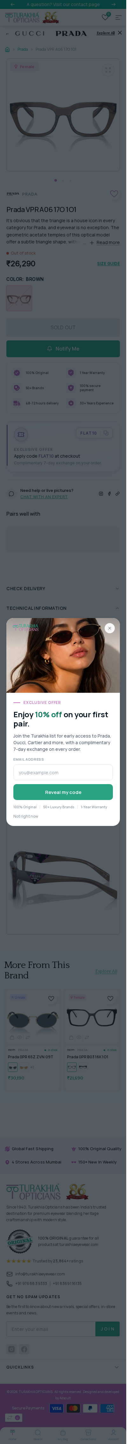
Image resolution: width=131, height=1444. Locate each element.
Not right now (25, 816)
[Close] (110, 628)
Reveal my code (63, 792)
